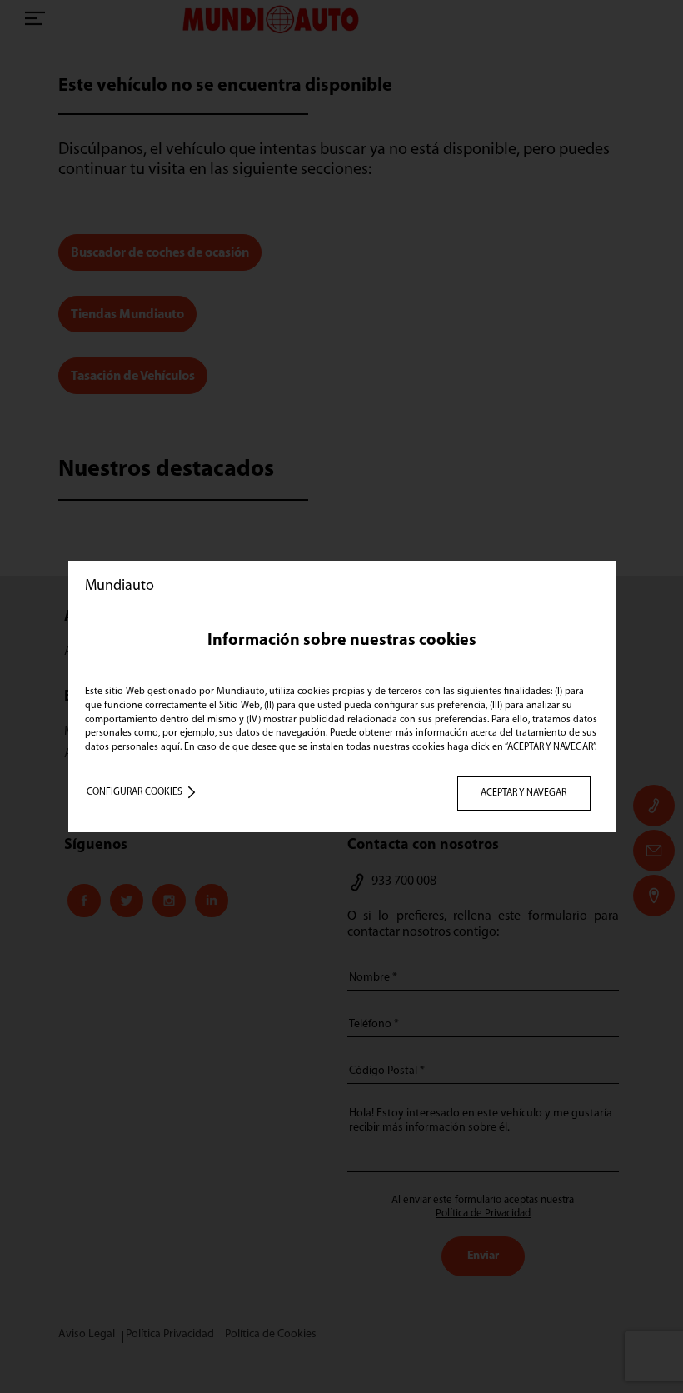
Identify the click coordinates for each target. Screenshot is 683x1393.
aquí (170, 747)
